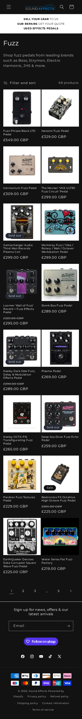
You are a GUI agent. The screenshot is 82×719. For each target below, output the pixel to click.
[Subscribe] (68, 626)
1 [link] (11, 591)
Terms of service (43, 709)
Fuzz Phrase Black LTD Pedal (19, 132)
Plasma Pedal (51, 371)
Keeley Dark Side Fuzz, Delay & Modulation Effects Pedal (19, 374)
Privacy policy (37, 696)
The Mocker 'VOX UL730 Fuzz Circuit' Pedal (58, 189)
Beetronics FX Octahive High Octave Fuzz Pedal (59, 499)
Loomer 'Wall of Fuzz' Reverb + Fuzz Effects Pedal (18, 309)
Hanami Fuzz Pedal (55, 130)
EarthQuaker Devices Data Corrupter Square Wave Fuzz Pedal (19, 563)
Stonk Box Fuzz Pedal (57, 305)
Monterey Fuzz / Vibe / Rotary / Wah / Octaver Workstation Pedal (58, 248)
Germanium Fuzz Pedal (20, 188)
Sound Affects (38, 691)
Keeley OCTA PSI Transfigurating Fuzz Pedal (18, 440)
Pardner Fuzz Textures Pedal (19, 499)
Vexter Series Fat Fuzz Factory (57, 561)
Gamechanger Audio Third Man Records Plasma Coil (18, 248)
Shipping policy (27, 703)
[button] (9, 7)
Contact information (55, 703)
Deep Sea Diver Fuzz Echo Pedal (60, 438)
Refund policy (59, 696)
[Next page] (70, 591)
